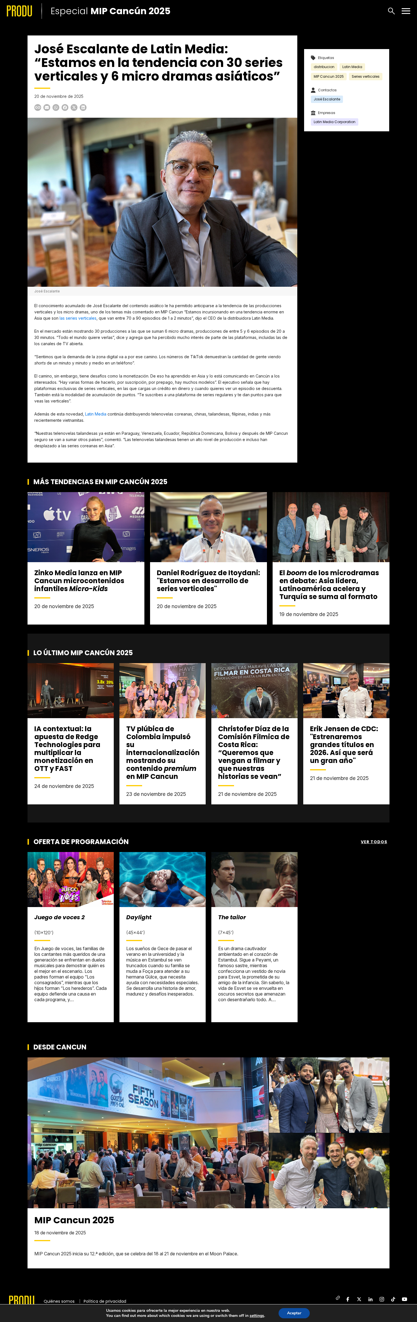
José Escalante (327, 99)
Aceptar (294, 1313)
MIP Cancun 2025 (329, 76)
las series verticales (77, 318)
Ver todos (374, 842)
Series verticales (366, 76)
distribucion (324, 66)
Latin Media (95, 414)
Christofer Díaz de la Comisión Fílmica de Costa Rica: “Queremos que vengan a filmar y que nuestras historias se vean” (254, 752)
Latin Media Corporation (334, 121)
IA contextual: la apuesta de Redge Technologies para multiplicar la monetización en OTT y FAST (67, 748)
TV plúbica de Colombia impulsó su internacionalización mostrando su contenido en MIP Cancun (163, 752)
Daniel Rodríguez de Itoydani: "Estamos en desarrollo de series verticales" (208, 580)
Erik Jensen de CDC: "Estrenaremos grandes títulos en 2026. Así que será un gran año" (344, 744)
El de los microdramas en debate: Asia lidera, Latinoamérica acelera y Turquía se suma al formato (329, 584)
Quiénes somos (59, 1301)
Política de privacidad (105, 1301)
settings (257, 1315)
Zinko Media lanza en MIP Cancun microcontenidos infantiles (79, 580)
